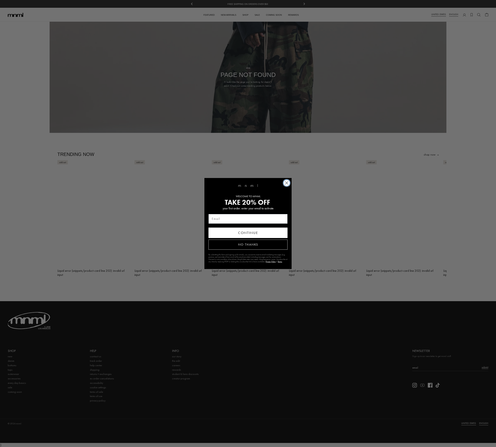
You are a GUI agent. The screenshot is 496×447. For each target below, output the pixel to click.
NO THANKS (248, 244)
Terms (280, 261)
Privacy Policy (271, 261)
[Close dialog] (286, 183)
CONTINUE (248, 233)
